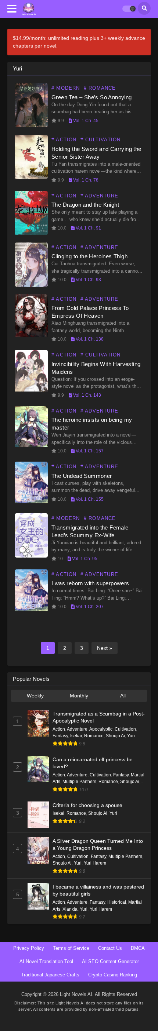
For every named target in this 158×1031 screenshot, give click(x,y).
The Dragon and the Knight (85, 204)
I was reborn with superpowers (90, 583)
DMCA (138, 948)
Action (59, 729)
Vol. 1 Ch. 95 (84, 558)
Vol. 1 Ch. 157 (89, 451)
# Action (64, 139)
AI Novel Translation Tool (46, 961)
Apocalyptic (100, 729)
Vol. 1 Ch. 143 (86, 395)
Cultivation (125, 729)
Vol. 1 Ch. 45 (85, 120)
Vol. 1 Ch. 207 (89, 606)
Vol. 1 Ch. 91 (88, 228)
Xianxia (70, 909)
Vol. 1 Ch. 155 (89, 499)
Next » (104, 648)
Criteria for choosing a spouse (87, 805)
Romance (94, 735)
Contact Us (110, 948)
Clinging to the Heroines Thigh (89, 256)
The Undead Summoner (81, 476)
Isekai (76, 735)
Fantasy (60, 735)
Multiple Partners (79, 781)
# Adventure (99, 196)
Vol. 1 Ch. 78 (85, 180)
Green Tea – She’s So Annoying (91, 97)
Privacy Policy (28, 948)
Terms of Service (71, 948)
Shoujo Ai (115, 735)
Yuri (131, 735)
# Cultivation (100, 139)
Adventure (77, 729)
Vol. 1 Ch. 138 (89, 339)
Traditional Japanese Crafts (50, 974)
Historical (116, 902)
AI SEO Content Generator (110, 961)
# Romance (100, 88)
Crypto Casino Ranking (112, 974)
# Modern (65, 88)
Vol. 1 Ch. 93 (88, 279)
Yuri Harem (95, 863)
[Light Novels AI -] (29, 9)
